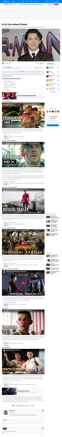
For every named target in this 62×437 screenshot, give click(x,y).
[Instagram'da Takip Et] (50, 111)
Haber (23, 1)
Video (31, 1)
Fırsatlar (36, 1)
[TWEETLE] (38, 64)
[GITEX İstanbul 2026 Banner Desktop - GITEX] (31, 3)
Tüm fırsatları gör (52, 92)
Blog (27, 1)
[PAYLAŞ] (36, 64)
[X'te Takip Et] (53, 111)
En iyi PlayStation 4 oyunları (7, 375)
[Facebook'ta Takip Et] (47, 111)
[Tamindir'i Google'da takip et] (23, 405)
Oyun (19, 1)
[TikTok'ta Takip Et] (58, 111)
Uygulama (14, 1)
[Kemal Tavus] (5, 410)
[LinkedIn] (42, 410)
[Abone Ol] (43, 63)
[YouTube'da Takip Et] (55, 111)
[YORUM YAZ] (41, 64)
